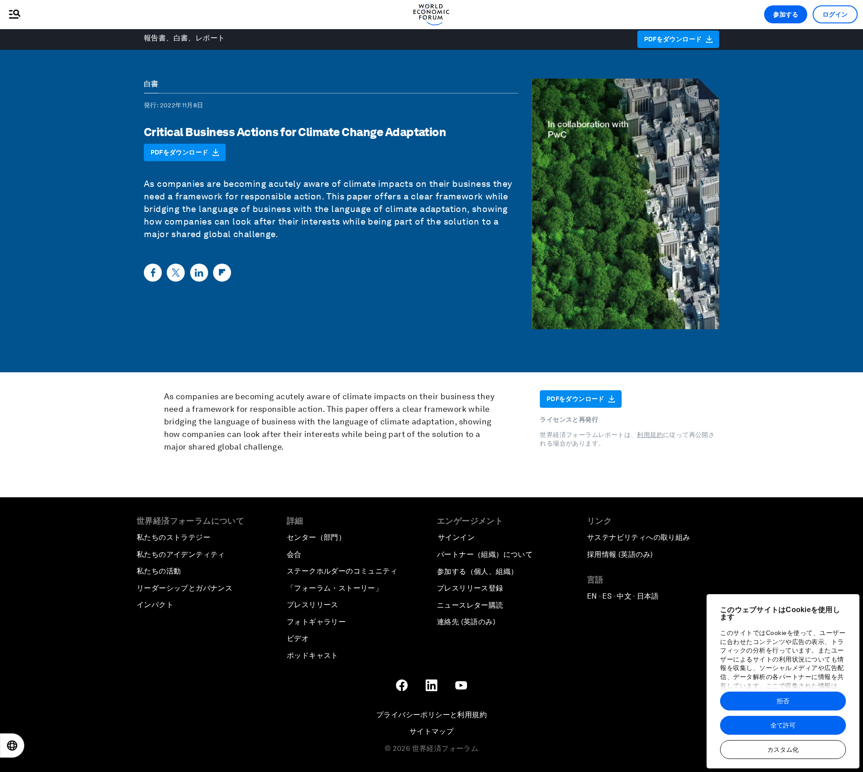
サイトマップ (431, 731)
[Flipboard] (222, 273)
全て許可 (783, 725)
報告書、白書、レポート (184, 38)
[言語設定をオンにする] (12, 745)
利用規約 (650, 434)
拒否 (783, 701)
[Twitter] (176, 273)
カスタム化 (783, 749)
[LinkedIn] (199, 273)
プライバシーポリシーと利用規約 (431, 714)
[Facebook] (153, 273)
